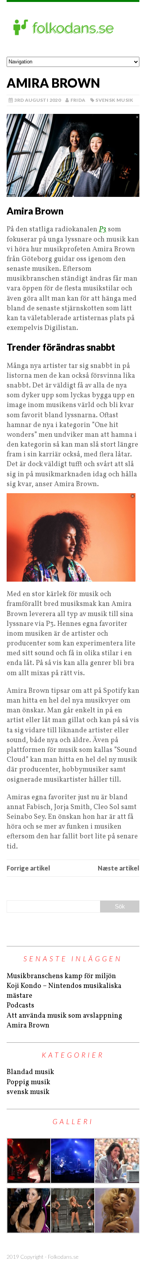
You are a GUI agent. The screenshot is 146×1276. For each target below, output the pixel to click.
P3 (102, 229)
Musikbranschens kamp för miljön (61, 976)
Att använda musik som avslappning (64, 1016)
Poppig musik (28, 1082)
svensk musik (114, 100)
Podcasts (20, 1006)
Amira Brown (28, 1026)
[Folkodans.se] (73, 29)
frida (78, 100)
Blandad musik (30, 1072)
